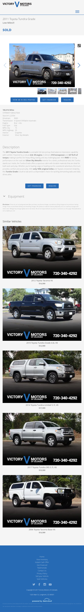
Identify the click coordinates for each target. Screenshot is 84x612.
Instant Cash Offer (42, 562)
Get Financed (42, 565)
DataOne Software (37, 603)
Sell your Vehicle (42, 576)
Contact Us (42, 570)
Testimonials (42, 568)
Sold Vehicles (42, 579)
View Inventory (42, 559)
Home (42, 556)
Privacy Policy (42, 573)
